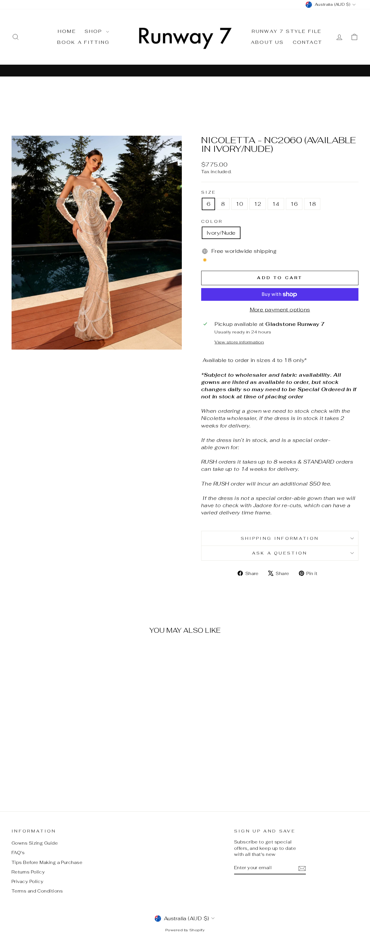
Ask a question (279, 553)
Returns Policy (28, 872)
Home (67, 31)
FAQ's (18, 852)
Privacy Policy (27, 881)
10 (239, 204)
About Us (267, 42)
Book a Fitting (83, 42)
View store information (239, 342)
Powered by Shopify (185, 929)
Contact (307, 42)
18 (312, 204)
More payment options (280, 309)
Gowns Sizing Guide (35, 843)
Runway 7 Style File (287, 31)
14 (276, 204)
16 (294, 204)
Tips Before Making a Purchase (47, 862)
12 (257, 204)
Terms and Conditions (37, 891)
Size (208, 192)
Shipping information (280, 538)
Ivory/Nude (221, 232)
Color (212, 221)
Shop (95, 31)
